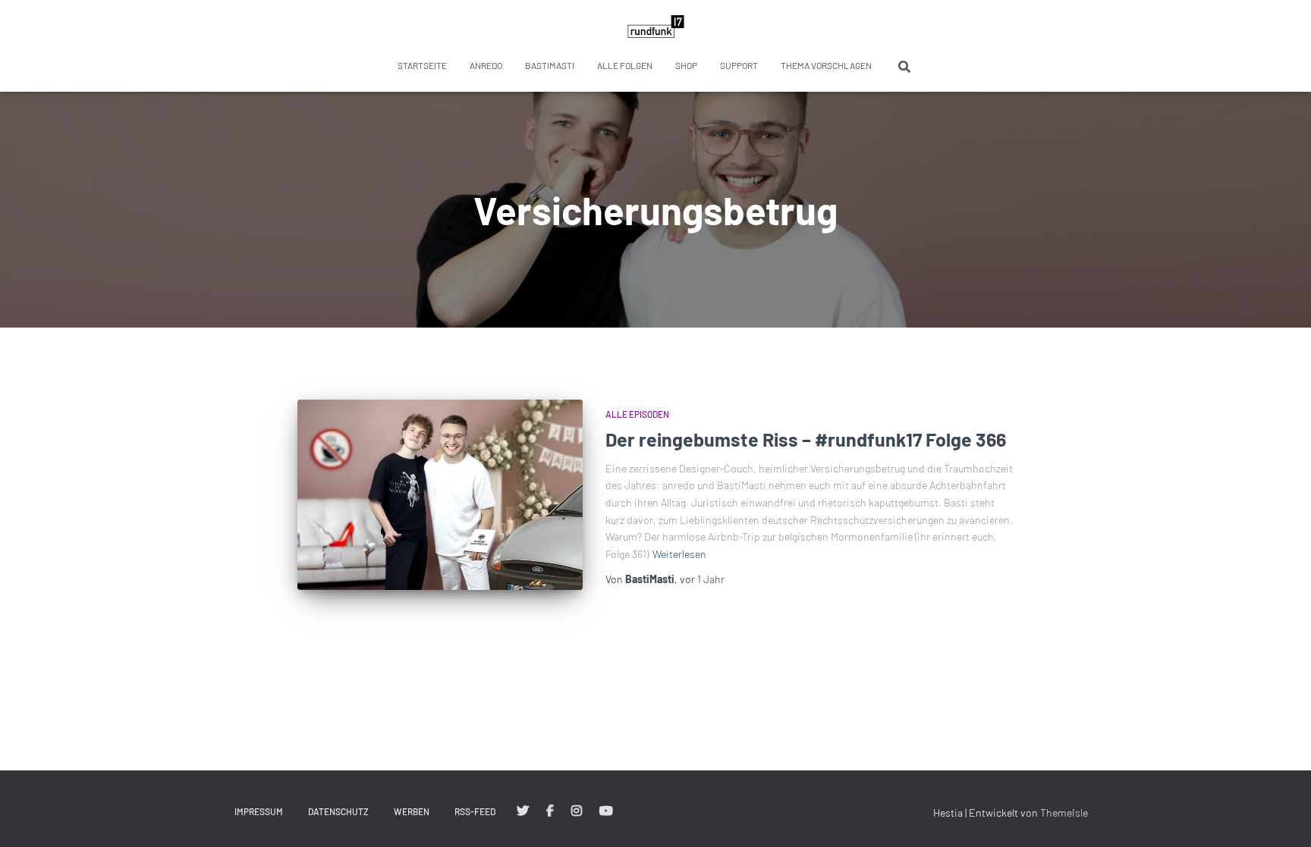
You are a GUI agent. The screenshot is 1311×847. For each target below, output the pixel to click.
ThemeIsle (1064, 812)
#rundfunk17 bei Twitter (522, 811)
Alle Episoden (637, 414)
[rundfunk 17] (656, 26)
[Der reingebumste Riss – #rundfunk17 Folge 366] (440, 495)
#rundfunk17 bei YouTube (606, 811)
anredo (486, 65)
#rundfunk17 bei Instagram (576, 811)
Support (739, 65)
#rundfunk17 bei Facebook (550, 811)
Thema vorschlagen (826, 65)
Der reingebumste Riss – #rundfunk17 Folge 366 (805, 439)
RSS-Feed (474, 811)
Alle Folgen (624, 65)
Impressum (258, 811)
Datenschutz (338, 811)
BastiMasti (549, 65)
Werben (411, 811)
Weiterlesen (679, 553)
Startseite (422, 65)
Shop (686, 65)
